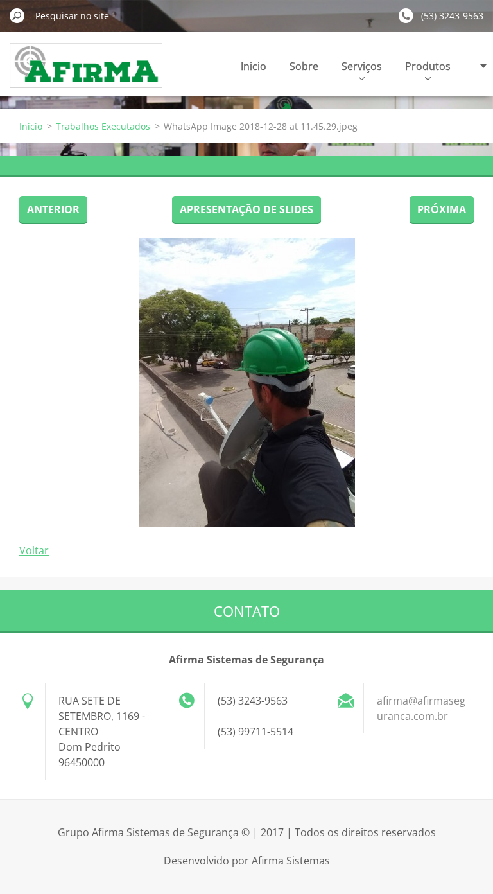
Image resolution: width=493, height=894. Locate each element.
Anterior (53, 209)
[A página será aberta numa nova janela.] (246, 382)
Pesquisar (17, 15)
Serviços (362, 66)
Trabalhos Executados (103, 126)
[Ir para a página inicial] (86, 73)
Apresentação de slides (246, 209)
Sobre (304, 66)
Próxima (441, 209)
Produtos (428, 66)
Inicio (253, 66)
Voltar (34, 550)
